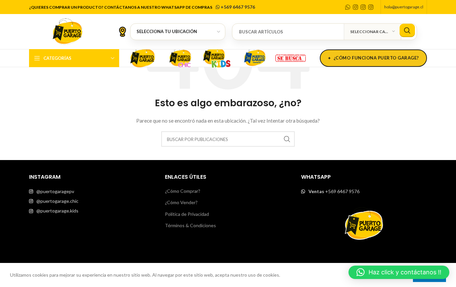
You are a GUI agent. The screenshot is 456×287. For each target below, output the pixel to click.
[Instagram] (356, 7)
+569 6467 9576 (237, 7)
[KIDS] (217, 57)
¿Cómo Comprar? (182, 191)
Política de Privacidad (187, 214)
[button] (399, 272)
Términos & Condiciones (190, 225)
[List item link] (92, 191)
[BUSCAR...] (407, 30)
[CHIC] (180, 57)
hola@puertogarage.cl (403, 6)
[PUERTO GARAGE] (142, 57)
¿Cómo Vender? (181, 202)
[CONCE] (254, 57)
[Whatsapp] (348, 7)
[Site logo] (67, 31)
